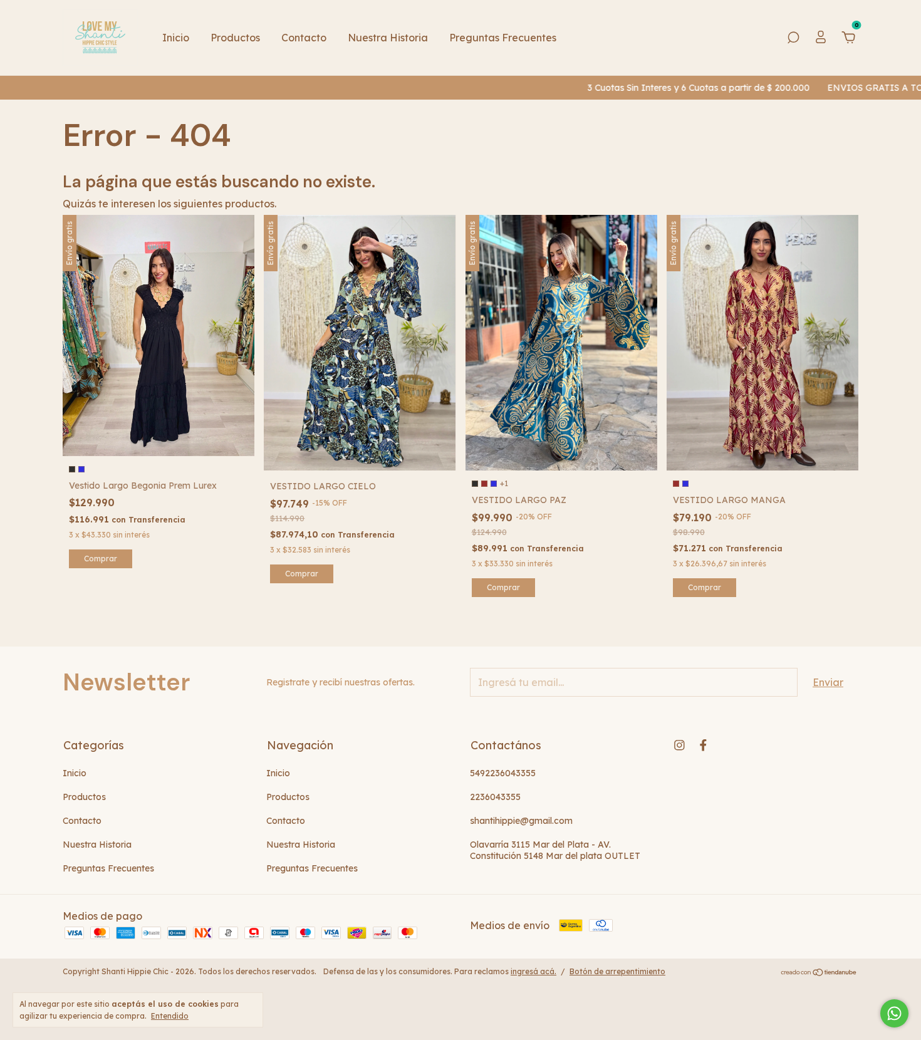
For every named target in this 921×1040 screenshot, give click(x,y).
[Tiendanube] (819, 973)
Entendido (170, 1016)
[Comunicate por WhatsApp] (894, 1013)
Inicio (175, 37)
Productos (235, 37)
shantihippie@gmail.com (521, 820)
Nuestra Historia (388, 37)
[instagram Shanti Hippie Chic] (679, 745)
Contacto (303, 37)
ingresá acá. (533, 971)
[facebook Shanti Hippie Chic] (703, 745)
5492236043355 (503, 773)
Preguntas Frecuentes (502, 37)
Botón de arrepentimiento (617, 971)
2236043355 (495, 797)
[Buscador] (793, 38)
